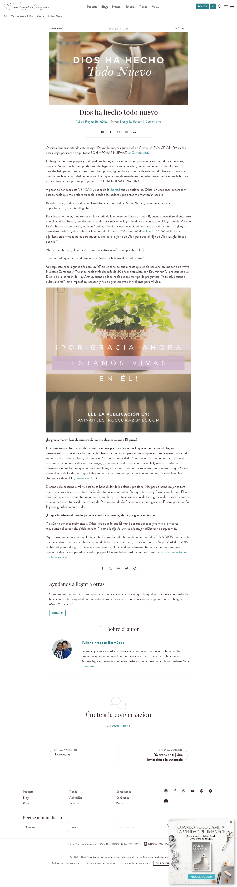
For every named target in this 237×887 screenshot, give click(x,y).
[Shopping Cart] (226, 7)
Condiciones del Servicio (101, 863)
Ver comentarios (118, 726)
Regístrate (127, 827)
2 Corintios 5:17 (139, 152)
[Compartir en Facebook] (110, 132)
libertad (115, 189)
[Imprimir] (135, 132)
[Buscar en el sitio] (220, 6)
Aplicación (75, 797)
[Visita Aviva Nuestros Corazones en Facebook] (174, 791)
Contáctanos (123, 791)
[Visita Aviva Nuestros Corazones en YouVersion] (166, 801)
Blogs (104, 7)
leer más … (91, 666)
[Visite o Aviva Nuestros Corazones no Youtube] (192, 791)
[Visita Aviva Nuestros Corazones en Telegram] (210, 791)
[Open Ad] (201, 851)
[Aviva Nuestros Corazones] (26, 6)
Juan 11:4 (151, 231)
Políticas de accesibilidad (135, 863)
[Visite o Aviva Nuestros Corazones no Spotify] (201, 791)
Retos (26, 803)
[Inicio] (5, 16)
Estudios (130, 7)
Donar (202, 6)
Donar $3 (57, 613)
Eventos (117, 7)
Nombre (30, 827)
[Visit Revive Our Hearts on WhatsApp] (183, 791)
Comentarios (153, 121)
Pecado (137, 121)
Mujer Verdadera (18, 16)
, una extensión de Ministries (127, 857)
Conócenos (122, 797)
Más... (155, 7)
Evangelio (125, 121)
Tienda (143, 7)
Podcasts (92, 7)
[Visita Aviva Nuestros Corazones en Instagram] (166, 791)
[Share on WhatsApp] (118, 132)
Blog (31, 16)
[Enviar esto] (127, 132)
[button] (232, 6)
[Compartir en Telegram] (102, 132)
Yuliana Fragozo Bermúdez (91, 121)
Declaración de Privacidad (65, 863)
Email (73, 827)
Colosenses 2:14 (85, 478)
